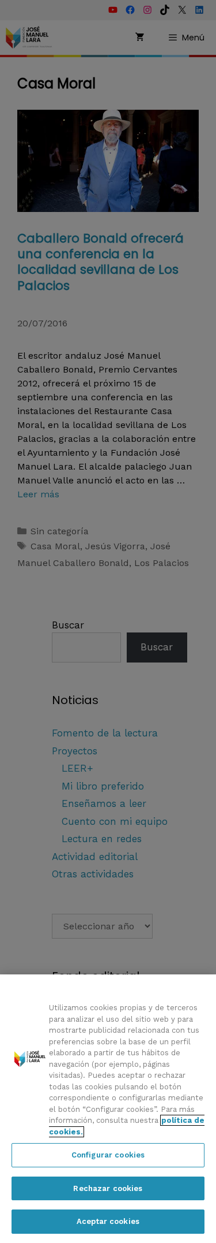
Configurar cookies (108, 1155)
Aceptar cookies (108, 1221)
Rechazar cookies (107, 1188)
